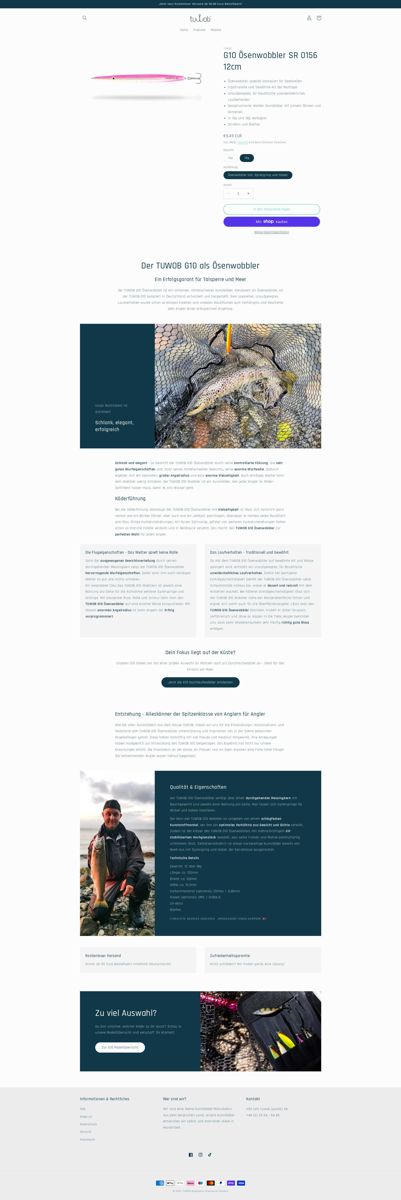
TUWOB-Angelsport (193, 1191)
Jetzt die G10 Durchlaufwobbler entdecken (200, 682)
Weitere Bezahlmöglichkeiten (271, 232)
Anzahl (227, 185)
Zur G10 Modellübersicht (120, 1047)
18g (246, 158)
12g (232, 159)
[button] (85, 18)
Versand (243, 142)
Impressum (87, 1140)
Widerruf (86, 1117)
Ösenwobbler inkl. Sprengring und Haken (258, 175)
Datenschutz (88, 1124)
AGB (82, 1109)
